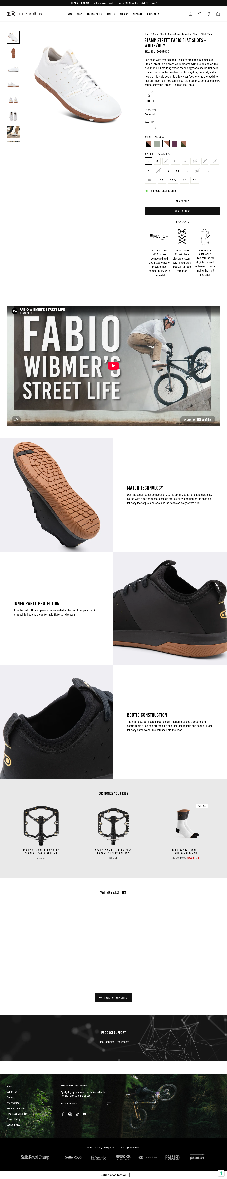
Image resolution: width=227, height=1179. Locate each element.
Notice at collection (113, 1175)
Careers (10, 1097)
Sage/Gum (157, 143)
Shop (79, 14)
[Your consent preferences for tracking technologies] (221, 1173)
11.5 (173, 180)
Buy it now (182, 211)
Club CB (124, 14)
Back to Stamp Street (116, 997)
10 (208, 170)
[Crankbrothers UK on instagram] (70, 1114)
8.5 (178, 170)
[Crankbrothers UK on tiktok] (77, 1114)
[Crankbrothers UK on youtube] (85, 1114)
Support (137, 14)
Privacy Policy (13, 1119)
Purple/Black (174, 143)
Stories (111, 14)
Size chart (163, 154)
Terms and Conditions (17, 1113)
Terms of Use (83, 1095)
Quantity (149, 121)
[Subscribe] (109, 1103)
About (9, 1086)
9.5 (197, 170)
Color (154, 137)
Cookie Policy (13, 1124)
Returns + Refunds (16, 1108)
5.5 (195, 161)
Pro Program (13, 1102)
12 (184, 180)
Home (147, 34)
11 (161, 180)
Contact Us (153, 14)
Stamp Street (159, 34)
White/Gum (166, 143)
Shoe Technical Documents (113, 1042)
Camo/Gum (183, 143)
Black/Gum (148, 143)
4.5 (175, 161)
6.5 (215, 161)
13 (194, 180)
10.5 (150, 180)
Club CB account (148, 3)
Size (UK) (156, 154)
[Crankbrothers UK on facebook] (63, 1114)
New (70, 14)
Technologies (94, 14)
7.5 (158, 170)
